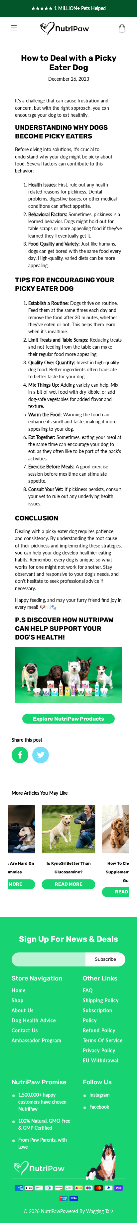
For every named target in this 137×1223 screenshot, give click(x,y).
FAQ (88, 990)
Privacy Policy (99, 1050)
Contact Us (25, 1030)
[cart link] (122, 28)
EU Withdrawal (100, 1060)
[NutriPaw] (64, 28)
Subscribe (105, 959)
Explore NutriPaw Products (68, 719)
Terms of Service (103, 1040)
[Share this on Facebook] (20, 755)
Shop (18, 1000)
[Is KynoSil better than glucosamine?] (68, 829)
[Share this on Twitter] (40, 755)
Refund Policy (99, 1030)
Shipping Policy (101, 1000)
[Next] (118, 834)
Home (19, 990)
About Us (23, 1010)
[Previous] (19, 834)
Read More (68, 884)
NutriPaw (50, 1211)
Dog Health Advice (34, 1020)
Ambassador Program (37, 1040)
